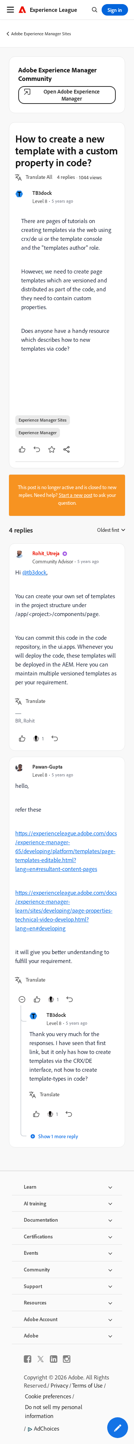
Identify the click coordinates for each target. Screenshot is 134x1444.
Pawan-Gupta (47, 766)
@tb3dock (34, 572)
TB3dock (42, 193)
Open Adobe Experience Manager (72, 95)
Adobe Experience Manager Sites (41, 33)
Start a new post (75, 495)
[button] (39, 177)
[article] (67, 647)
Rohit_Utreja (46, 553)
